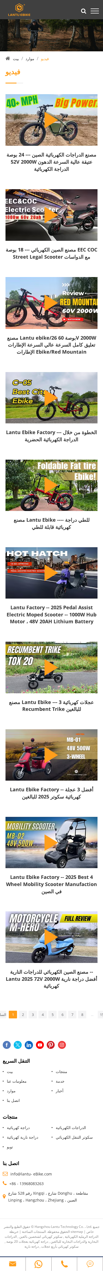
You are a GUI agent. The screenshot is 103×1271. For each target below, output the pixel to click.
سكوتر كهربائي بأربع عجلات (60, 1246)
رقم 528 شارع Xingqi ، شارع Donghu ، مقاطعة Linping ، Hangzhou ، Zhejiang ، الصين (48, 1197)
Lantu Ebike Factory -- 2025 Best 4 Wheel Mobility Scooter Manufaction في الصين (51, 884)
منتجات (61, 1071)
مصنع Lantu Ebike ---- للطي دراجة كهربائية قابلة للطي (52, 523)
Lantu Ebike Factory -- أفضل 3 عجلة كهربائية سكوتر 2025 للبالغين (51, 793)
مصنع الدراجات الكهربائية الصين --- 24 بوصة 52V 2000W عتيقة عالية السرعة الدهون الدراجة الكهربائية (51, 161)
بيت (16, 58)
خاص (90, 1231)
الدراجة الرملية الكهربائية (81, 1236)
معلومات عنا (17, 1081)
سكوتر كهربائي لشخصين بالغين (40, 1236)
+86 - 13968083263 (26, 1183)
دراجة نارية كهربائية (22, 1137)
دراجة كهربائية (18, 1127)
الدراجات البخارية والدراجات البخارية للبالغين (51, 1239)
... (92, 1014)
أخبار (59, 1090)
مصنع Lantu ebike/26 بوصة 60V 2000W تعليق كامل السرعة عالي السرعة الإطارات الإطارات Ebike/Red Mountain (51, 344)
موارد (30, 58)
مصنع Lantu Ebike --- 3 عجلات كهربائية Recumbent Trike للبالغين (51, 706)
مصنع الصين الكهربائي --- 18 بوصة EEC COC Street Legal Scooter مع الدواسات (51, 253)
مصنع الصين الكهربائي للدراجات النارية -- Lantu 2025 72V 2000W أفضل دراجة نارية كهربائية (51, 978)
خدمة (60, 1081)
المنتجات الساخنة (34, 1231)
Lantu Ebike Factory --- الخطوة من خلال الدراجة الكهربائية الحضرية (51, 436)
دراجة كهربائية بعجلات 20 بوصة (27, 1241)
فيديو (45, 58)
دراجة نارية (31, 1246)
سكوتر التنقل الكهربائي (74, 1137)
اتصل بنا (13, 1100)
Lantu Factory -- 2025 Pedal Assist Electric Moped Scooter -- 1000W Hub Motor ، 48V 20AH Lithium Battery (51, 614)
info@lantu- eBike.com (31, 1174)
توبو (10, 1146)
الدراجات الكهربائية (71, 1127)
